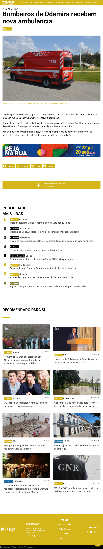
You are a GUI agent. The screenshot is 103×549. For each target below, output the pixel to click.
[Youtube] (91, 532)
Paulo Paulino (17, 547)
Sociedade (7, 29)
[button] (9, 166)
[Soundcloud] (98, 532)
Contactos (64, 539)
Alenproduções (29, 547)
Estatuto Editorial (64, 524)
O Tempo (64, 534)
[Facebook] (87, 532)
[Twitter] (94, 532)
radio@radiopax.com (37, 536)
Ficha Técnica (64, 529)
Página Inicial (8, 103)
